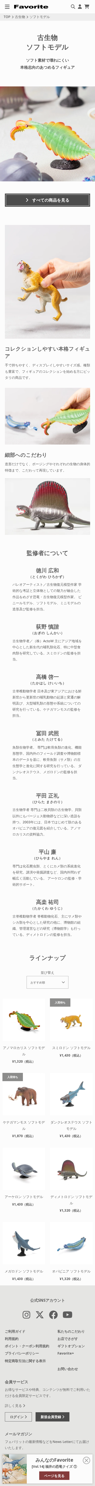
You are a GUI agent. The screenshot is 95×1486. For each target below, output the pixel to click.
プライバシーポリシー (22, 1353)
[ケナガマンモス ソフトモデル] (23, 1094)
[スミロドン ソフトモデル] (71, 1019)
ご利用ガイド (15, 1331)
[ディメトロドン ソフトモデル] (71, 1168)
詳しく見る (14, 1405)
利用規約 (12, 1338)
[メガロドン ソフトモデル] (23, 1243)
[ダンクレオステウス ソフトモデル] (71, 1094)
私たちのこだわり (71, 1331)
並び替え (47, 972)
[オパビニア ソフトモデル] (71, 1243)
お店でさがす (67, 1338)
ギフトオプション (71, 1346)
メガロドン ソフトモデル (24, 1271)
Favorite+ (65, 1353)
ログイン (17, 1416)
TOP (7, 16)
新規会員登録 (51, 1416)
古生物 (20, 16)
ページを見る (54, 1475)
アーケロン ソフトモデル (24, 1196)
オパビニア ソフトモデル (71, 1271)
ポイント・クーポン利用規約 (27, 1346)
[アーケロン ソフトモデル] (23, 1168)
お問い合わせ (67, 1368)
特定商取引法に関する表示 (25, 1360)
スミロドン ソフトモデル (71, 1047)
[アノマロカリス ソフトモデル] (23, 1019)
